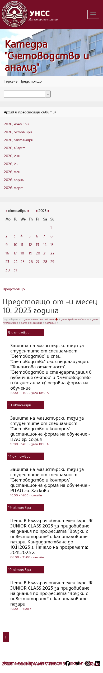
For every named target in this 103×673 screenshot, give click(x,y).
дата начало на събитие (39, 319)
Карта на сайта (20, 663)
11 (22, 244)
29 (52, 261)
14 (44, 244)
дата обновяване (32, 322)
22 (52, 253)
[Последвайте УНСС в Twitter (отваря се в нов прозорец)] (77, 663)
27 (37, 261)
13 (37, 244)
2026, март (14, 187)
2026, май (12, 171)
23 (7, 261)
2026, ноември (16, 124)
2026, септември (18, 140)
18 (22, 253)
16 (7, 253)
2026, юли (12, 156)
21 (44, 253)
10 (15, 244)
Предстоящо (14, 289)
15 (52, 244)
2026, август (15, 148)
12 (30, 244)
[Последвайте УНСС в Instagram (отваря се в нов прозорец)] (87, 663)
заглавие (51, 322)
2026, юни (12, 163)
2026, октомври (18, 132)
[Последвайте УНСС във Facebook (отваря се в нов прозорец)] (67, 663)
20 (38, 253)
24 (15, 261)
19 (30, 253)
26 (31, 261)
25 (23, 261)
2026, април (14, 179)
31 (15, 270)
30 (8, 270)
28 (45, 261)
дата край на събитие (75, 319)
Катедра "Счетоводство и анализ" (47, 55)
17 (15, 253)
